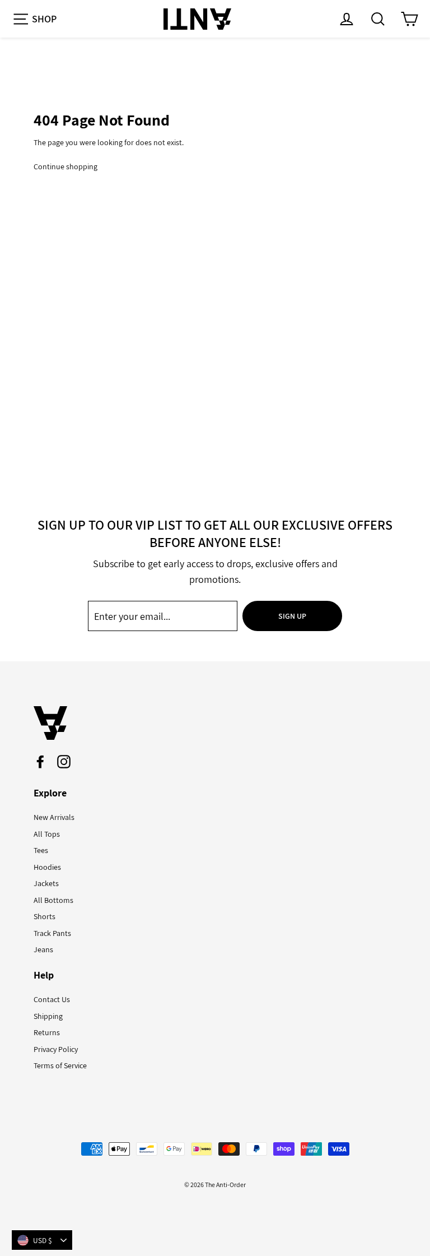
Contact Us (52, 999)
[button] (34, 19)
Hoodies (47, 867)
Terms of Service (60, 1065)
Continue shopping (65, 166)
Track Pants (52, 933)
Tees (41, 850)
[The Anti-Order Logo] (197, 19)
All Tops (47, 834)
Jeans (43, 949)
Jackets (46, 883)
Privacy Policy (56, 1049)
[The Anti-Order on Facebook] (40, 761)
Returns (47, 1032)
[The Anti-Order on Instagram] (64, 761)
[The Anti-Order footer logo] (215, 723)
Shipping (48, 1016)
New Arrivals (54, 817)
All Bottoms (53, 900)
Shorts (44, 916)
